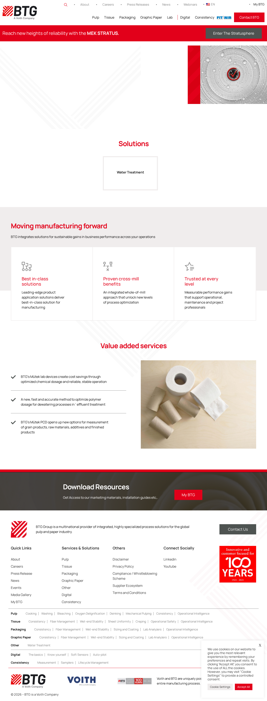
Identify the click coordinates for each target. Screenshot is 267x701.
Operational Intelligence (193, 613)
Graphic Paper (151, 17)
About (84, 4)
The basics (36, 655)
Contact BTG (249, 17)
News (166, 4)
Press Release (21, 573)
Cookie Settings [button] (220, 687)
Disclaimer (121, 559)
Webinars (190, 4)
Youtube (170, 566)
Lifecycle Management (93, 662)
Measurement (46, 662)
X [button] (260, 645)
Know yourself (57, 655)
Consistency (204, 17)
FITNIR (224, 17)
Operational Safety (163, 621)
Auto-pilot (100, 655)
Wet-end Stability (91, 621)
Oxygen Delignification (90, 613)
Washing (47, 613)
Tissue (109, 17)
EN (213, 4)
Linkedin (170, 559)
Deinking (115, 613)
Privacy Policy (123, 566)
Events (16, 587)
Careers (108, 4)
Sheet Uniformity (119, 621)
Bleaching (64, 613)
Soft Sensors (79, 655)
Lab (170, 17)
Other (66, 587)
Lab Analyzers (152, 629)
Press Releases (138, 4)
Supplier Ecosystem (128, 585)
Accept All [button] (243, 687)
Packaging (127, 17)
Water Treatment (130, 172)
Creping (141, 621)
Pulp (95, 17)
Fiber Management (62, 621)
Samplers (67, 662)
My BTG (258, 4)
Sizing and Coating (126, 629)
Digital (185, 17)
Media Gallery (21, 594)
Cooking (31, 613)
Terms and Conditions (129, 592)
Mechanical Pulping (138, 613)
